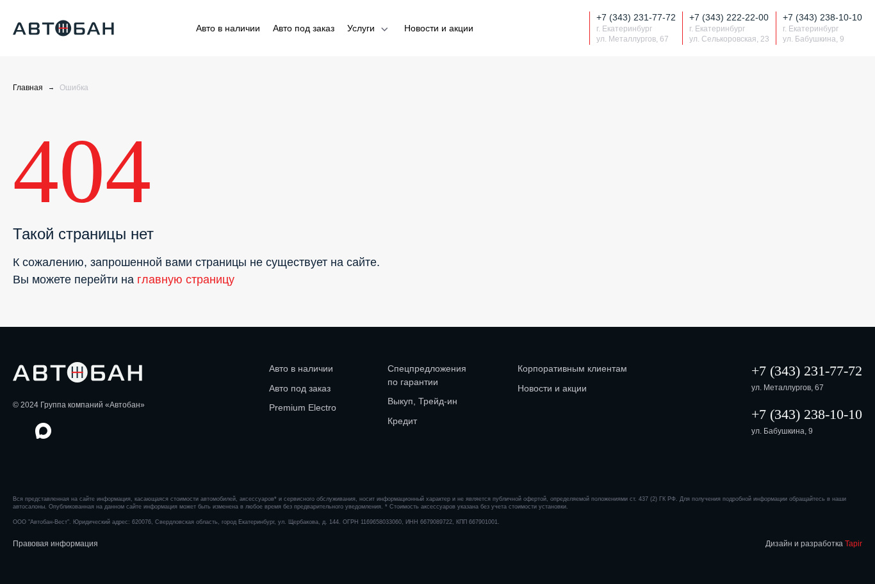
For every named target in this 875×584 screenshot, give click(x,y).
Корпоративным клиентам (572, 368)
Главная (28, 87)
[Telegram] (575, 28)
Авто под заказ (303, 28)
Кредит (402, 421)
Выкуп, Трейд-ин (422, 401)
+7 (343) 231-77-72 (806, 371)
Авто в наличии (228, 28)
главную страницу (185, 279)
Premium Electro (302, 407)
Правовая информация (55, 543)
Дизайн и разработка (813, 543)
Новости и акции (438, 28)
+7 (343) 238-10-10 (806, 414)
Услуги (361, 28)
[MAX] (552, 28)
